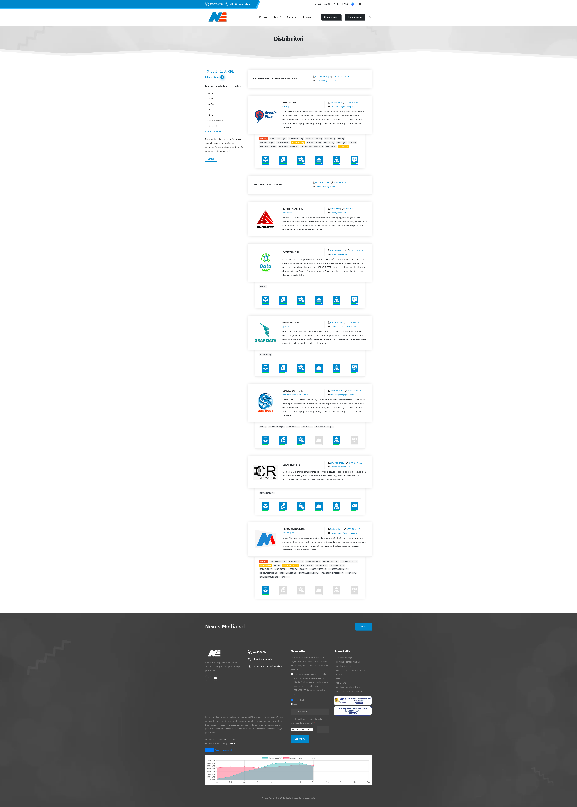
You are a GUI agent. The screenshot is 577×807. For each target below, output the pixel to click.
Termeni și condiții (344, 657)
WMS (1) (303, 569)
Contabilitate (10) (349, 561)
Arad (210, 98)
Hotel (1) (341, 143)
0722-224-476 (356, 250)
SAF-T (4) (285, 577)
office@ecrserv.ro (338, 212)
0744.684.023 (351, 208)
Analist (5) (280, 569)
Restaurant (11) (290, 565)
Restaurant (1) (266, 143)
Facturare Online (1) (288, 147)
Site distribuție (212, 77)
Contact (337, 4)
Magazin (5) (321, 565)
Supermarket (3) (277, 139)
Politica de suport (344, 666)
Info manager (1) (288, 573)
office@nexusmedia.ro (240, 4)
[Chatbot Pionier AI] (352, 4)
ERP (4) (263, 427)
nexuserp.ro (288, 532)
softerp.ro (287, 106)
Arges (211, 104)
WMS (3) (352, 143)
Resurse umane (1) (324, 427)
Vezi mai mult (211, 131)
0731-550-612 (353, 529)
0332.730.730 (216, 4)
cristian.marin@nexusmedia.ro (343, 533)
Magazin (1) (265, 355)
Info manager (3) (268, 147)
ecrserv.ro (287, 212)
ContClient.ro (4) (318, 569)
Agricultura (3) (330, 561)
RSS (346, 4)
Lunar (209, 750)
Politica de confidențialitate (348, 662)
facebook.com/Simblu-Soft (295, 394)
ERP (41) (263, 139)
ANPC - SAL (341, 683)
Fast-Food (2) (307, 565)
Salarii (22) (265, 565)
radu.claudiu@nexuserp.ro (342, 106)
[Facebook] (208, 678)
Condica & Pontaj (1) (338, 569)
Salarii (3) (330, 139)
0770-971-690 (342, 76)
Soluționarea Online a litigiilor (348, 687)
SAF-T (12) (343, 147)
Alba (210, 92)
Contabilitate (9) (314, 139)
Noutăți (327, 4)
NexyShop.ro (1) (296, 139)
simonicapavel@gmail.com (342, 394)
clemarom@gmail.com (340, 466)
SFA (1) (341, 139)
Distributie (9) (337, 565)
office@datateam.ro (339, 254)
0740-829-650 (355, 462)
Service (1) (331, 147)
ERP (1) (263, 287)
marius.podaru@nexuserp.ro (343, 326)
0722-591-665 (353, 102)
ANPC (338, 678)
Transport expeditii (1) (312, 147)
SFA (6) (277, 565)
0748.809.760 (340, 182)
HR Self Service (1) (268, 573)
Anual (217, 750)
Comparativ (228, 750)
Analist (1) (329, 143)
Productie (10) (313, 561)
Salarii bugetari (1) (269, 577)
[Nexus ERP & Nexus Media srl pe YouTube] (360, 4)
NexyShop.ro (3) (296, 561)
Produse (263, 17)
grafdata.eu (287, 326)
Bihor (211, 115)
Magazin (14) (298, 143)
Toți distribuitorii (219, 71)
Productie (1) (293, 427)
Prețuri (290, 17)
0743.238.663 (354, 390)
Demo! (277, 17)
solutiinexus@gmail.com (326, 186)
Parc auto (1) (266, 569)
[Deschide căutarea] (370, 17)
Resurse (307, 17)
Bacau (211, 109)
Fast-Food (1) (283, 143)
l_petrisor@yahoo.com (326, 80)
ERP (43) (263, 561)
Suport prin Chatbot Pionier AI (349, 691)
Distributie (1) (314, 143)
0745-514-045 (354, 322)
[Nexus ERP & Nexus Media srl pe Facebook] (368, 4)
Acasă (318, 4)
